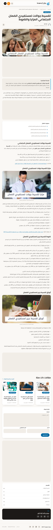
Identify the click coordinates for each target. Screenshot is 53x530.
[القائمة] (5, 3)
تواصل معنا (4, 526)
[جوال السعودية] (43, 3)
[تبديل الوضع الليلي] (8, 3)
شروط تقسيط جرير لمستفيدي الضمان (39, 132)
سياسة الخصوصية (11, 526)
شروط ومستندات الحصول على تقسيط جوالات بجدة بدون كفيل (31, 163)
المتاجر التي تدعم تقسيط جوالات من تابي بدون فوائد (27, 398)
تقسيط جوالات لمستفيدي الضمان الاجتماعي (38, 126)
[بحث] (12, 3)
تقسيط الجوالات (43, 9)
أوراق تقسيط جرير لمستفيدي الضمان (39, 136)
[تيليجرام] (38, 516)
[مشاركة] (3, 24)
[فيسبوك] (41, 516)
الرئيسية (49, 9)
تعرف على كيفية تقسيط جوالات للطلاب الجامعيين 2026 (43, 398)
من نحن (18, 526)
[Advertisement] (26, 67)
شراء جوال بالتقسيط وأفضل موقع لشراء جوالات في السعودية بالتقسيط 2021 (23, 232)
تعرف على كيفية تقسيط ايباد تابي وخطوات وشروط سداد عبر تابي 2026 (10, 398)
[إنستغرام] (44, 516)
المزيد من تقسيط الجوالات (9, 379)
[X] (48, 516)
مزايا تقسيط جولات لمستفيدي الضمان (39, 129)
